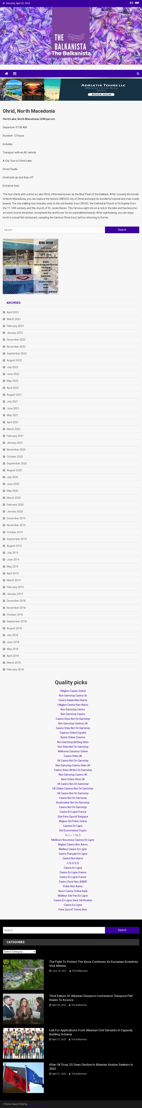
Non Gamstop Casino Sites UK (73, 765)
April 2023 (13, 312)
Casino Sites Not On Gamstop (73, 718)
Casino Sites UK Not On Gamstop (73, 770)
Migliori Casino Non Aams (73, 844)
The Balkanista (71, 53)
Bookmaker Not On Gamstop (72, 802)
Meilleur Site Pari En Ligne (73, 895)
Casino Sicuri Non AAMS (73, 881)
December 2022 (16, 339)
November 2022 (16, 346)
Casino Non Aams (72, 858)
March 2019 (14, 580)
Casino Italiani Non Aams (72, 700)
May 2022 (12, 380)
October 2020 (15, 456)
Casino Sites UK (73, 755)
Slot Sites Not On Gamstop (73, 746)
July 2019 (12, 552)
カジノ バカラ (73, 835)
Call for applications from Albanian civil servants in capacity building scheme (91, 1032)
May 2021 (12, 415)
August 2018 (14, 628)
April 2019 (13, 573)
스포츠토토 (72, 862)
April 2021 (13, 422)
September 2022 (17, 353)
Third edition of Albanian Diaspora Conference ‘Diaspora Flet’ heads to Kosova (91, 998)
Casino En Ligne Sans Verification (73, 900)
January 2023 (15, 332)
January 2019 (15, 593)
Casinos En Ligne (73, 825)
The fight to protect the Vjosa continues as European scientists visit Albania (93, 964)
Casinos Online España (73, 732)
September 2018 (17, 621)
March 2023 (14, 319)
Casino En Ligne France (73, 811)
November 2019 (16, 525)
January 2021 (15, 442)
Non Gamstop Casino (73, 709)
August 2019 (14, 545)
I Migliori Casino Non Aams (73, 704)
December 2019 (16, 518)
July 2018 (12, 635)
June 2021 (13, 408)
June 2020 (13, 483)
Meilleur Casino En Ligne (73, 849)
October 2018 (15, 614)
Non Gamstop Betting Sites (73, 742)
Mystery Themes (36, 1104)
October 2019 (15, 532)
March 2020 (14, 497)
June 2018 (13, 642)
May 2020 (12, 490)
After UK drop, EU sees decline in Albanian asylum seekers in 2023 (91, 1066)
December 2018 (16, 600)
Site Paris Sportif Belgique (73, 816)
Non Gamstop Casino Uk (73, 695)
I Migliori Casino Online (73, 690)
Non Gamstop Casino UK (73, 774)
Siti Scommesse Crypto (73, 830)
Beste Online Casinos (73, 737)
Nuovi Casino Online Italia (72, 891)
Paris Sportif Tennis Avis (73, 909)
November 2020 (16, 449)
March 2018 (14, 662)
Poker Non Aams (73, 886)
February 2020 (15, 504)
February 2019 (15, 587)
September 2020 (17, 463)
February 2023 (15, 325)
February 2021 (15, 435)
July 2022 (12, 367)
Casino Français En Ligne (73, 853)
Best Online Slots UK (73, 779)
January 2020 (15, 511)
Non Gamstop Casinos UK (73, 723)
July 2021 (12, 401)
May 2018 (12, 649)
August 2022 (14, 360)
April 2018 (13, 655)
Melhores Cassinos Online (73, 751)
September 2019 (17, 539)
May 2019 (12, 566)
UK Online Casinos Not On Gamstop (73, 788)
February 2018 (15, 669)
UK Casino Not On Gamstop (73, 760)
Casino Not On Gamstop (73, 797)
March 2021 (14, 429)
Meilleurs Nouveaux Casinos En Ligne (72, 839)
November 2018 (16, 607)
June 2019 (13, 559)
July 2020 (12, 477)
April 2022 (13, 387)
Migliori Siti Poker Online (73, 821)
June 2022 (13, 374)
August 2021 (14, 394)
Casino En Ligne (73, 867)
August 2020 (14, 470)
